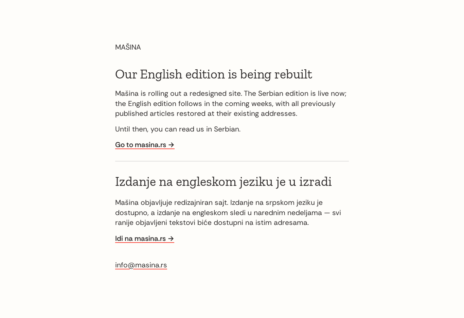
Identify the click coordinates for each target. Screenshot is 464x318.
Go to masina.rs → (145, 144)
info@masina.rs (141, 265)
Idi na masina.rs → (144, 238)
